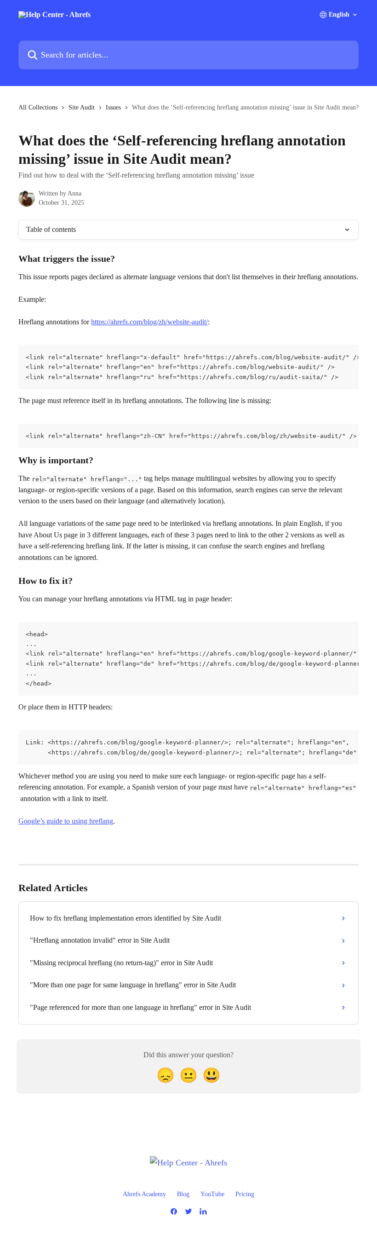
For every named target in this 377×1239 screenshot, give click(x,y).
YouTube (212, 1194)
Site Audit (82, 107)
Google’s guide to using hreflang (65, 821)
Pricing (244, 1194)
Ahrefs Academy (144, 1194)
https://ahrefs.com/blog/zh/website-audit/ (149, 322)
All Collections (37, 107)
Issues (113, 107)
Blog (183, 1194)
